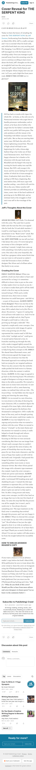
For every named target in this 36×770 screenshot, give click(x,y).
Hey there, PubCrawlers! (10, 718)
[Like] (4, 23)
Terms (30, 754)
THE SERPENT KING (17, 35)
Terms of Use (28, 625)
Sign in (32, 3)
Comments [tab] (6, 652)
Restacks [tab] (15, 652)
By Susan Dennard (8, 687)
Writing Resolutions (10, 697)
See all (5, 728)
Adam (3, 17)
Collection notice (18, 756)
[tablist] (10, 652)
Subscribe (24, 3)
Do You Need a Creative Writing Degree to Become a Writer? (13, 713)
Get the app (28, 761)
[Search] (32, 676)
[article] (18, 687)
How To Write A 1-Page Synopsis (11, 683)
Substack (8, 766)
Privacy (24, 754)
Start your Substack (13, 761)
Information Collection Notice (21, 627)
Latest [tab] (9, 676)
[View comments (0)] (8, 23)
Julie (10, 703)
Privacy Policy (18, 629)
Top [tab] (4, 676)
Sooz (11, 689)
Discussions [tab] (17, 676)
